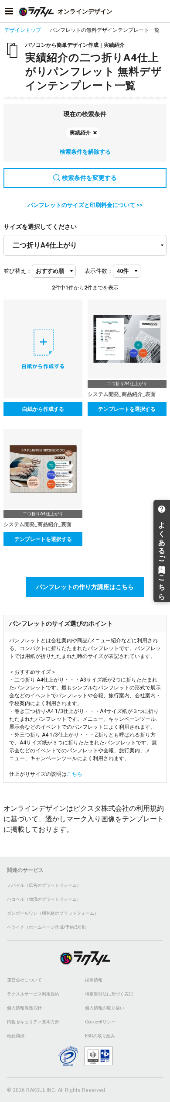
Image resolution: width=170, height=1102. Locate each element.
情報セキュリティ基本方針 (33, 1021)
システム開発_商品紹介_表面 (122, 394)
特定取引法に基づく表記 (109, 994)
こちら (74, 774)
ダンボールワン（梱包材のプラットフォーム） (53, 913)
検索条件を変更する (89, 177)
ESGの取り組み (100, 1035)
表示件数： (99, 271)
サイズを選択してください (40, 226)
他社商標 (15, 1035)
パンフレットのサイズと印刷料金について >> (85, 205)
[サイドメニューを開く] (9, 11)
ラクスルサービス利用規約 (33, 994)
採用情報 (93, 980)
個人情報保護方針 (24, 1008)
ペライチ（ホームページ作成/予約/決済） (48, 927)
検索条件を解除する (85, 151)
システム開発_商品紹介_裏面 (37, 524)
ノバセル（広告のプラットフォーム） (44, 885)
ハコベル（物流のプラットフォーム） (44, 899)
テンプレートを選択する (127, 409)
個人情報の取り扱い (104, 1008)
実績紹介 (80, 133)
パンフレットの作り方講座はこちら (85, 586)
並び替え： (17, 271)
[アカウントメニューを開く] (161, 11)
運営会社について (24, 980)
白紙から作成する (43, 409)
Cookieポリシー (100, 1021)
